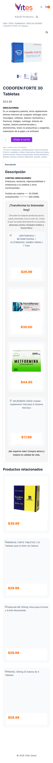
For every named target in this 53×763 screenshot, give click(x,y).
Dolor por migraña (41, 150)
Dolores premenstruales (24, 154)
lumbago (21, 157)
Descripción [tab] (10, 164)
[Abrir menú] (41, 7)
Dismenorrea (30, 152)
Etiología (6, 157)
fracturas (13, 157)
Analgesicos (16, 150)
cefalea (22, 152)
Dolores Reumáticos (41, 154)
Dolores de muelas (42, 152)
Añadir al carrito (21, 139)
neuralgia (37, 157)
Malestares (29, 157)
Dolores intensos (9, 154)
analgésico (14, 152)
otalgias (44, 157)
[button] (47, 32)
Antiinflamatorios (28, 150)
